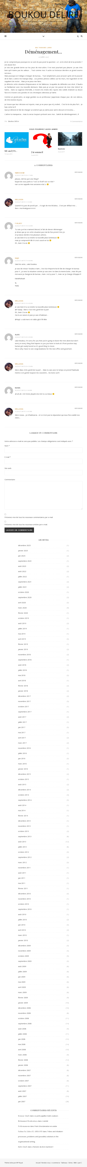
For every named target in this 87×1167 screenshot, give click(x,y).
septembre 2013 (24, 836)
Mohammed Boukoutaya (27, 1121)
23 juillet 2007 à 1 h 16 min (23, 202)
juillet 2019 (22, 628)
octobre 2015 (23, 779)
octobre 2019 (23, 618)
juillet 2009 (22, 971)
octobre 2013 (23, 831)
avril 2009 (22, 987)
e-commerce (56, 1163)
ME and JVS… (11, 151)
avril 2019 (22, 639)
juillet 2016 (22, 753)
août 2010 (22, 914)
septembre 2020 (24, 597)
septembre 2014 (24, 800)
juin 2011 (21, 878)
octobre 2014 (23, 795)
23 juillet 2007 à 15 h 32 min (24, 226)
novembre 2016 (24, 748)
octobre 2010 (23, 904)
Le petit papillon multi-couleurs (46, 1116)
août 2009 (22, 966)
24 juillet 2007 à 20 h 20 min (24, 337)
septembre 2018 (24, 660)
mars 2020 (22, 608)
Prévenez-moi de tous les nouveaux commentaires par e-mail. (29, 517)
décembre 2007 (24, 1070)
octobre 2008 (23, 1018)
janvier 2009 (23, 1003)
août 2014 (22, 805)
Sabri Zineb (22, 1147)
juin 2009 (21, 977)
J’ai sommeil (37, 152)
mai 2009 (21, 982)
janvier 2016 (23, 769)
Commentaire (10, 479)
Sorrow (61, 148)
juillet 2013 (22, 847)
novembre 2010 (24, 899)
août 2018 (22, 665)
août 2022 (22, 571)
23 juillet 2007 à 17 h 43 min (24, 260)
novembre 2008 (24, 1013)
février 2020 (23, 613)
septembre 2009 (24, 961)
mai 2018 (21, 675)
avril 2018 (22, 680)
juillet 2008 (22, 1034)
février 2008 (23, 1060)
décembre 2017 (24, 696)
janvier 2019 (23, 649)
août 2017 (22, 717)
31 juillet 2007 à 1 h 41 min (23, 411)
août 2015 (22, 784)
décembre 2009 (24, 945)
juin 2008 (21, 1039)
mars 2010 (22, 935)
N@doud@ (19, 173)
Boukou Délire (43, 14)
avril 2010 (22, 930)
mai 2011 (21, 883)
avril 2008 (22, 1049)
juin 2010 (21, 925)
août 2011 (22, 873)
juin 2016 (21, 758)
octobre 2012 (23, 852)
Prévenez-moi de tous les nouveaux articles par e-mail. (26, 524)
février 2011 (23, 888)
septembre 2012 (24, 857)
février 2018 (23, 686)
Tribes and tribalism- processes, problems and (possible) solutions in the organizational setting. (40, 1136)
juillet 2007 (22, 1096)
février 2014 (23, 815)
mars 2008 (22, 1055)
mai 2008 (21, 1044)
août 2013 (22, 841)
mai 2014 (21, 810)
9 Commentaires (76, 121)
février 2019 (23, 644)
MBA (75, 1163)
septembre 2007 (24, 1086)
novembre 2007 (24, 1075)
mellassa (19, 199)
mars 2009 (22, 992)
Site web (8, 468)
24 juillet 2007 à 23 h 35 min (24, 366)
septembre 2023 (24, 561)
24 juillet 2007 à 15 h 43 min (24, 303)
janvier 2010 (23, 940)
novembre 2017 (24, 701)
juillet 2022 (22, 576)
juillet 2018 (22, 670)
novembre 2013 (24, 826)
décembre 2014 (24, 790)
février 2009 (23, 997)
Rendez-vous (46, 1163)
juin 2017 (21, 727)
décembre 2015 (24, 774)
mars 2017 (22, 743)
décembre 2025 (24, 545)
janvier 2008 (23, 1065)
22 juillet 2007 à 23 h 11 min (24, 175)
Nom (7, 446)
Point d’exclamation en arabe (45, 1126)
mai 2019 (21, 634)
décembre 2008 (24, 1008)
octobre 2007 (23, 1081)
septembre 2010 (24, 909)
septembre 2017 (24, 712)
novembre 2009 (24, 951)
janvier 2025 (23, 550)
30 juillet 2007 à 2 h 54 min (23, 390)
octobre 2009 (23, 956)
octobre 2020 (23, 592)
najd (17, 258)
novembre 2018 (24, 654)
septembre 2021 (24, 582)
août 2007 (22, 1091)
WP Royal (19, 1163)
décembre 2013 (24, 821)
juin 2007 (21, 1101)
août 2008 (22, 1029)
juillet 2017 (22, 722)
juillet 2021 (22, 587)
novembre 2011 (24, 867)
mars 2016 (22, 764)
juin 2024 (21, 556)
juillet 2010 (22, 919)
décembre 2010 (24, 893)
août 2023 (22, 566)
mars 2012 (22, 862)
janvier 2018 (23, 691)
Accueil (38, 1163)
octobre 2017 (23, 706)
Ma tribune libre (43, 48)
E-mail (8, 457)
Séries (70, 1163)
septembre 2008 (24, 1023)
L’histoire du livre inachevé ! (42, 1147)
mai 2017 (21, 732)
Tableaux (64, 1163)
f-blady (18, 223)
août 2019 (22, 623)
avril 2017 (22, 738)
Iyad (79, 1163)
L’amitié (45, 1121)
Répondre (78, 172)
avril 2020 (22, 602)
